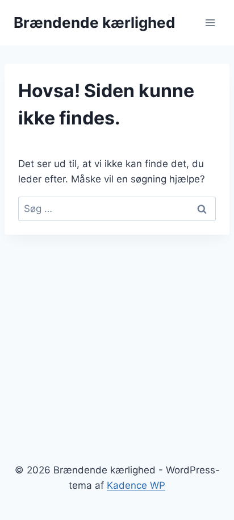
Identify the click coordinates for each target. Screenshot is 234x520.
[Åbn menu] (209, 22)
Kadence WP (136, 485)
